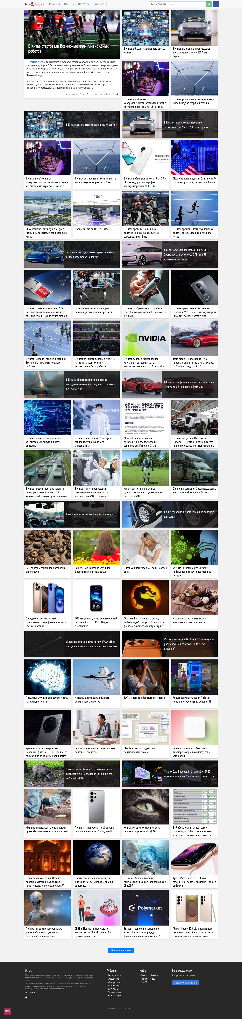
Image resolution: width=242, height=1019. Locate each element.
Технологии (54, 4)
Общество (69, 4)
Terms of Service (149, 975)
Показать (29, 992)
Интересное (83, 4)
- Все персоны (114, 992)
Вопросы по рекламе (183, 975)
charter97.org (35, 61)
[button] (216, 4)
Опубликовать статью (185, 982)
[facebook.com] (26, 998)
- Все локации (114, 995)
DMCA (144, 982)
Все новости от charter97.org (104, 94)
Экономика (99, 4)
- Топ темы (112, 988)
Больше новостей (121, 950)
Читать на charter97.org (75, 94)
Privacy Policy (148, 978)
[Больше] (109, 4)
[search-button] (209, 4)
